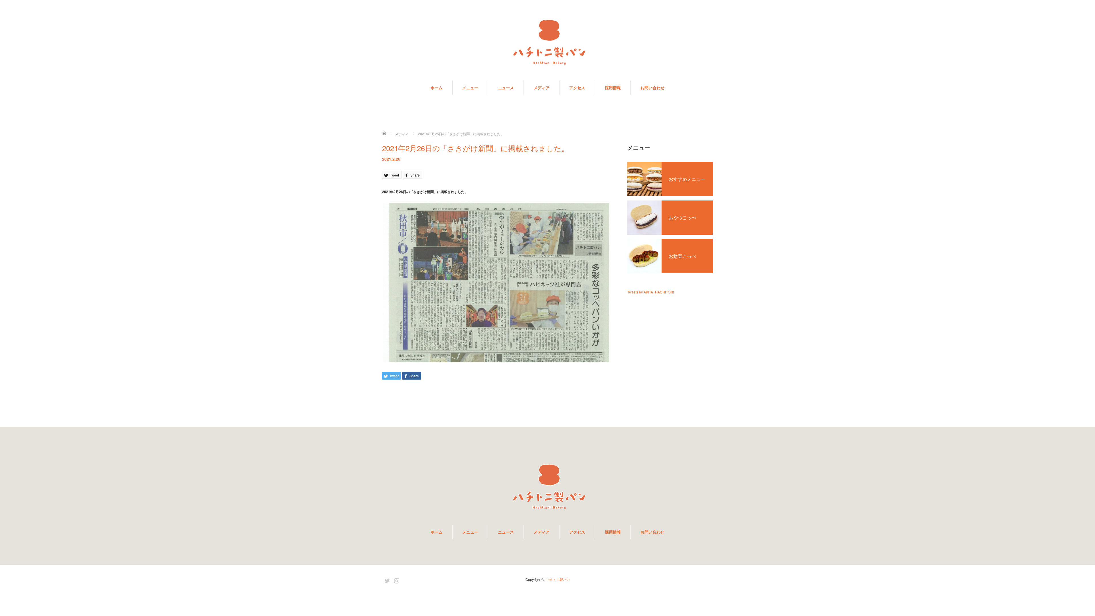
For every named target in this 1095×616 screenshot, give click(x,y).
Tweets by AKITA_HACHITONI (650, 291)
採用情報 (613, 87)
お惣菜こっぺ (682, 256)
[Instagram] (396, 579)
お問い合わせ (652, 87)
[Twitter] (386, 579)
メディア (541, 87)
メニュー (470, 87)
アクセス (577, 87)
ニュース (506, 87)
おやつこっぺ (682, 217)
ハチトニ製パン (558, 579)
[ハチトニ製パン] (547, 43)
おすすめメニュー (687, 179)
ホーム (437, 87)
